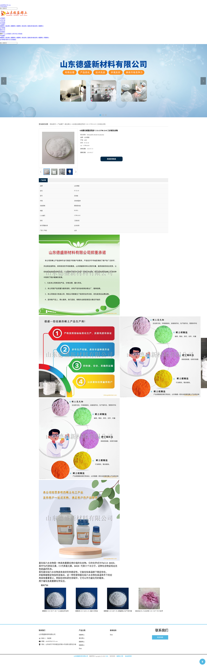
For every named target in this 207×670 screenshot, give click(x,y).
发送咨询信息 (111, 159)
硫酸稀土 (19, 26)
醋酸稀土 (13, 26)
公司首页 (8, 34)
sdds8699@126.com (5, 5)
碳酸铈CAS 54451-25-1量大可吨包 (86, 611)
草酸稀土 (46, 37)
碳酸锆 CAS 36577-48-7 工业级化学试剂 (55, 611)
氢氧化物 (30, 26)
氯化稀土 (8, 26)
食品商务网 (128, 656)
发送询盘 (160, 637)
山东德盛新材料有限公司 (81, 656)
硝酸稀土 (2, 26)
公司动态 (19, 34)
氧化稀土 (24, 26)
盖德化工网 (120, 656)
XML (106, 656)
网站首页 (53, 124)
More (80, 648)
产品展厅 (2, 36)
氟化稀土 (35, 26)
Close (4, 34)
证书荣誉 (2, 39)
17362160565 (3, 6)
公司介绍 (14, 34)
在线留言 (13, 39)
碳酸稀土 (41, 26)
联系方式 (8, 39)
